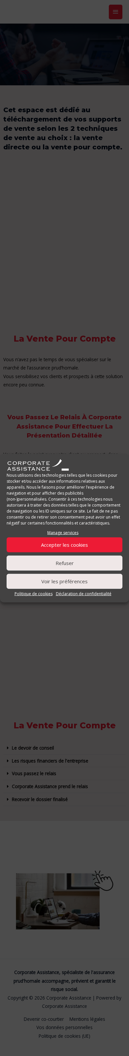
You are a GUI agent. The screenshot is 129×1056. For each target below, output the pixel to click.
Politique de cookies (34, 593)
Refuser (65, 563)
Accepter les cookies (64, 544)
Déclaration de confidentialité (83, 593)
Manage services (62, 532)
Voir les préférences (64, 581)
